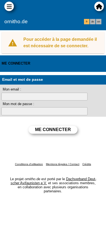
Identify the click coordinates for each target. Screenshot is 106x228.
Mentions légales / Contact (62, 164)
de (92, 21)
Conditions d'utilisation (29, 164)
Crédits (86, 164)
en (98, 21)
